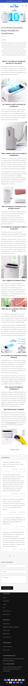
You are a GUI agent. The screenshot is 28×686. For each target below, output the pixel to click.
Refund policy (6, 614)
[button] (2, 5)
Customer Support (7, 646)
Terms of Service (7, 611)
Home (4, 597)
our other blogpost (11, 422)
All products (6, 601)
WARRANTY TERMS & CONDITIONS (11, 627)
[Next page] (18, 555)
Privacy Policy (6, 623)
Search (4, 604)
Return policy (6, 650)
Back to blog (15, 449)
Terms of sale (6, 630)
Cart (4, 607)
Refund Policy (6, 633)
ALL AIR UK (15, 685)
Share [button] (4, 39)
